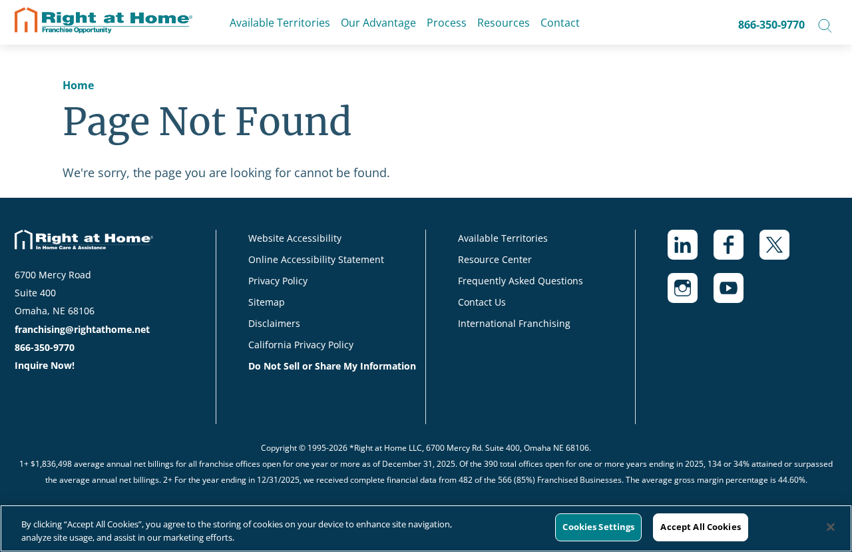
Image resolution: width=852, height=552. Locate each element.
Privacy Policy (278, 280)
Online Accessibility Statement (316, 259)
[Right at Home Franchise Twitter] (782, 251)
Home (78, 85)
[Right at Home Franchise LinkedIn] (691, 251)
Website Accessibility (294, 238)
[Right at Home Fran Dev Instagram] (691, 294)
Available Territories (280, 22)
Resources (503, 22)
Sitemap (266, 302)
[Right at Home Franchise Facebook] (736, 251)
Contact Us (482, 302)
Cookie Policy (268, 537)
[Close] (830, 526)
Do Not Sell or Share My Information (332, 366)
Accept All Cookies (700, 527)
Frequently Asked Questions (520, 280)
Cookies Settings (598, 527)
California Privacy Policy (300, 344)
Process (447, 22)
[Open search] (825, 24)
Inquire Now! (45, 365)
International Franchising (514, 323)
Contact (560, 22)
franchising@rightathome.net (82, 329)
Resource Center (495, 259)
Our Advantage (378, 22)
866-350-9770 (771, 24)
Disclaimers (274, 323)
